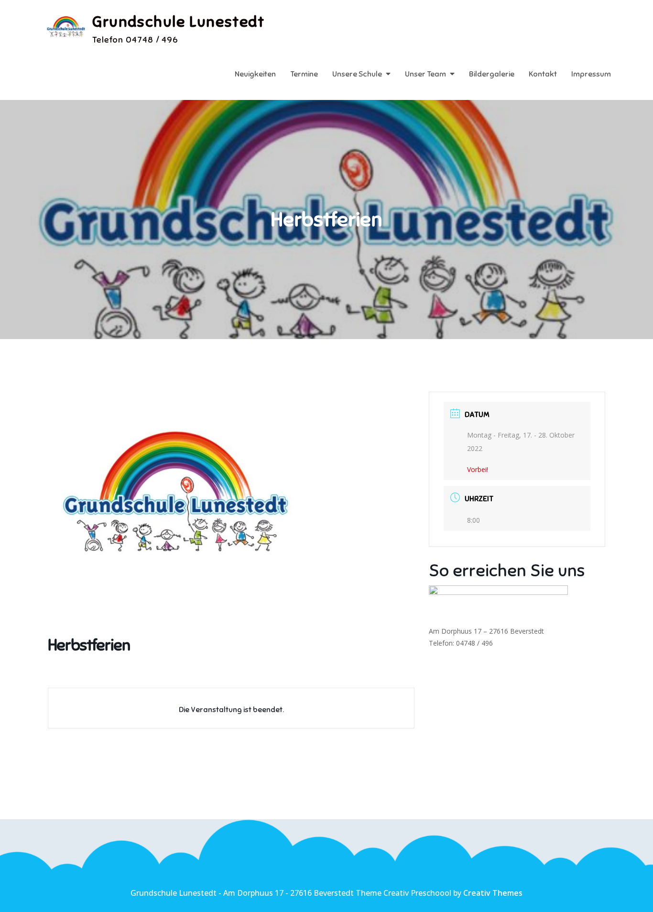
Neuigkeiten (255, 74)
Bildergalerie (491, 74)
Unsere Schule (357, 74)
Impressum (591, 74)
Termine (304, 74)
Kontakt (543, 74)
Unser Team (425, 74)
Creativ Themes (492, 893)
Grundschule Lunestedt (178, 21)
